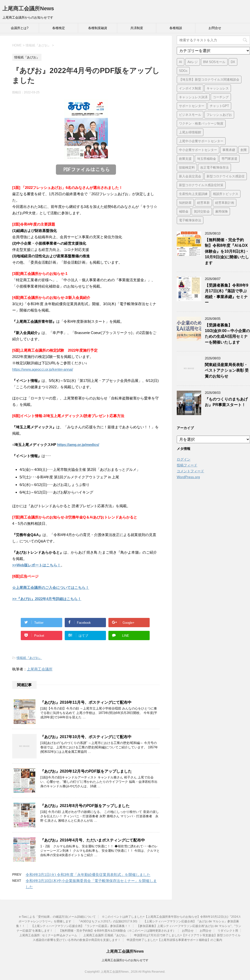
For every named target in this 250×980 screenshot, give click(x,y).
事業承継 (228, 150)
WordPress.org (188, 477)
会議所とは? (19, 28)
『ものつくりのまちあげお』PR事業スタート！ (226, 402)
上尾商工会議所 (39, 669)
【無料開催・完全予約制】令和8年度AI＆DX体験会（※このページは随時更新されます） (117, 930)
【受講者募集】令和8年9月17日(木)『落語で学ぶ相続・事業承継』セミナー (226, 293)
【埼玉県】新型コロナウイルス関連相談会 (209, 79)
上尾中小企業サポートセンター (201, 141)
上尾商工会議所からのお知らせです (125, 960)
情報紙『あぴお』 (29, 658)
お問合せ (214, 28)
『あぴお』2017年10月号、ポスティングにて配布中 (86, 737)
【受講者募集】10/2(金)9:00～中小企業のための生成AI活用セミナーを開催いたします (227, 333)
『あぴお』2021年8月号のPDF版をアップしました (85, 806)
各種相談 (175, 28)
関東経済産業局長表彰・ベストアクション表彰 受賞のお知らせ (227, 370)
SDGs (183, 71)
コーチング (221, 97)
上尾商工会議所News (28, 8)
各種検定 (58, 28)
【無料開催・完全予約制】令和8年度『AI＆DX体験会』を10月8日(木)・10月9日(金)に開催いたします (227, 251)
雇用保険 (221, 211)
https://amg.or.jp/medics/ (78, 444)
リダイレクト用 (228, 930)
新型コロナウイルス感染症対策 (201, 185)
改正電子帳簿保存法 (214, 167)
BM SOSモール (214, 62)
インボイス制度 (190, 88)
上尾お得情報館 (190, 132)
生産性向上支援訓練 (193, 194)
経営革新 (203, 203)
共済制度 (136, 28)
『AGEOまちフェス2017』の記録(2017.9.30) (107, 921)
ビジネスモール (190, 115)
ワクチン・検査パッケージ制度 (201, 123)
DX (233, 62)
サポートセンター (191, 106)
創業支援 (185, 159)
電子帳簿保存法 (190, 220)
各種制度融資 (97, 28)
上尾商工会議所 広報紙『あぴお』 (105, 935)
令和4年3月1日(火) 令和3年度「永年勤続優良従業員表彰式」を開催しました (88, 874)
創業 (243, 150)
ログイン (183, 459)
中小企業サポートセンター (198, 150)
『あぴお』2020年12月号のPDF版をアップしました (86, 771)
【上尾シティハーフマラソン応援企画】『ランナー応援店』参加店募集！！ (81, 926)
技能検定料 (187, 167)
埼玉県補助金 (206, 159)
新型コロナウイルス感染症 (226, 176)
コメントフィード (190, 471)
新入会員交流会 (190, 176)
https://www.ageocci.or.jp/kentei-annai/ (42, 369)
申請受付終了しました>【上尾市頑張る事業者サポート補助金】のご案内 (174, 940)
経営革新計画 (224, 203)
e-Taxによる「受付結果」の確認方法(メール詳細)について (57, 916)
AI (180, 62)
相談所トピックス (225, 194)
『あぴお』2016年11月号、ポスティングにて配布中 (86, 702)
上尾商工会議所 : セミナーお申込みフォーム (48, 935)
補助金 (183, 211)
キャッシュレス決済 (193, 97)
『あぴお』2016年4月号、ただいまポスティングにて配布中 (92, 840)
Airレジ (193, 62)
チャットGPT (219, 106)
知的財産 (185, 203)
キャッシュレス (218, 88)
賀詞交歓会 (202, 211)
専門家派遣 (229, 159)
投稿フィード (187, 465)
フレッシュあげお (219, 115)
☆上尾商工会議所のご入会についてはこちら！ (50, 587)
